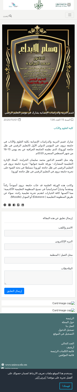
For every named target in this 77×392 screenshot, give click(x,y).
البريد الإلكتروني (64, 241)
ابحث (6, 16)
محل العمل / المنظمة (61, 254)
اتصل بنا (70, 326)
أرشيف (70, 347)
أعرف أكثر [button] (40, 377)
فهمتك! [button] (66, 385)
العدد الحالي (67, 343)
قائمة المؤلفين (66, 355)
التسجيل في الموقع (63, 333)
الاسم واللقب (65, 227)
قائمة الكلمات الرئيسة (62, 351)
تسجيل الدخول (66, 329)
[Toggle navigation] (69, 15)
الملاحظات (67, 268)
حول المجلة (68, 322)
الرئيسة (70, 318)
